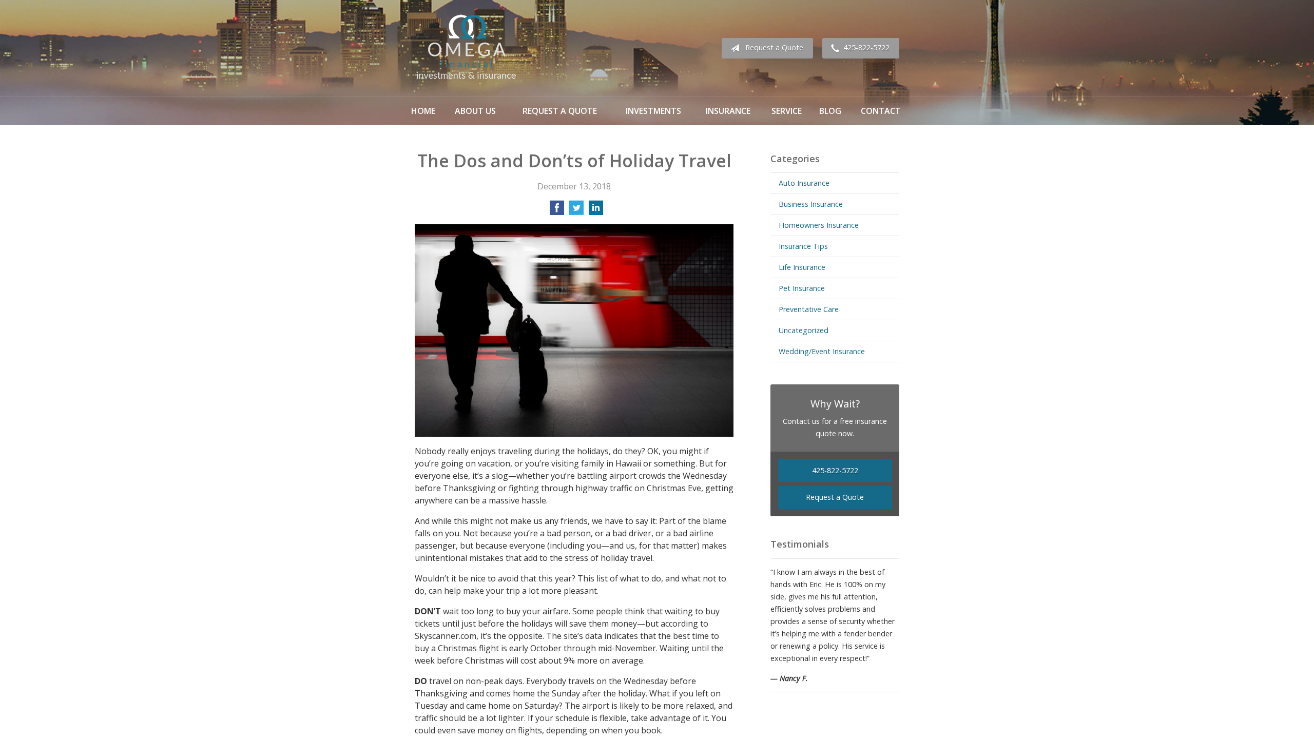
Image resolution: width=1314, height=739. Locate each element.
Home (423, 110)
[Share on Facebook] (557, 211)
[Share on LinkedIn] (596, 211)
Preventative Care (809, 309)
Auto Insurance (804, 183)
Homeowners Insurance (819, 225)
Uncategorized (803, 330)
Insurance (728, 110)
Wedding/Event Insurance (822, 351)
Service (786, 110)
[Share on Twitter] (576, 211)
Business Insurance (811, 204)
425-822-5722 (866, 47)
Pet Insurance (802, 288)
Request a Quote (774, 47)
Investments (653, 110)
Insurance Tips (803, 246)
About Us (475, 110)
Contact (881, 110)
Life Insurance (802, 267)
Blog (830, 110)
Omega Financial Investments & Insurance (466, 48)
